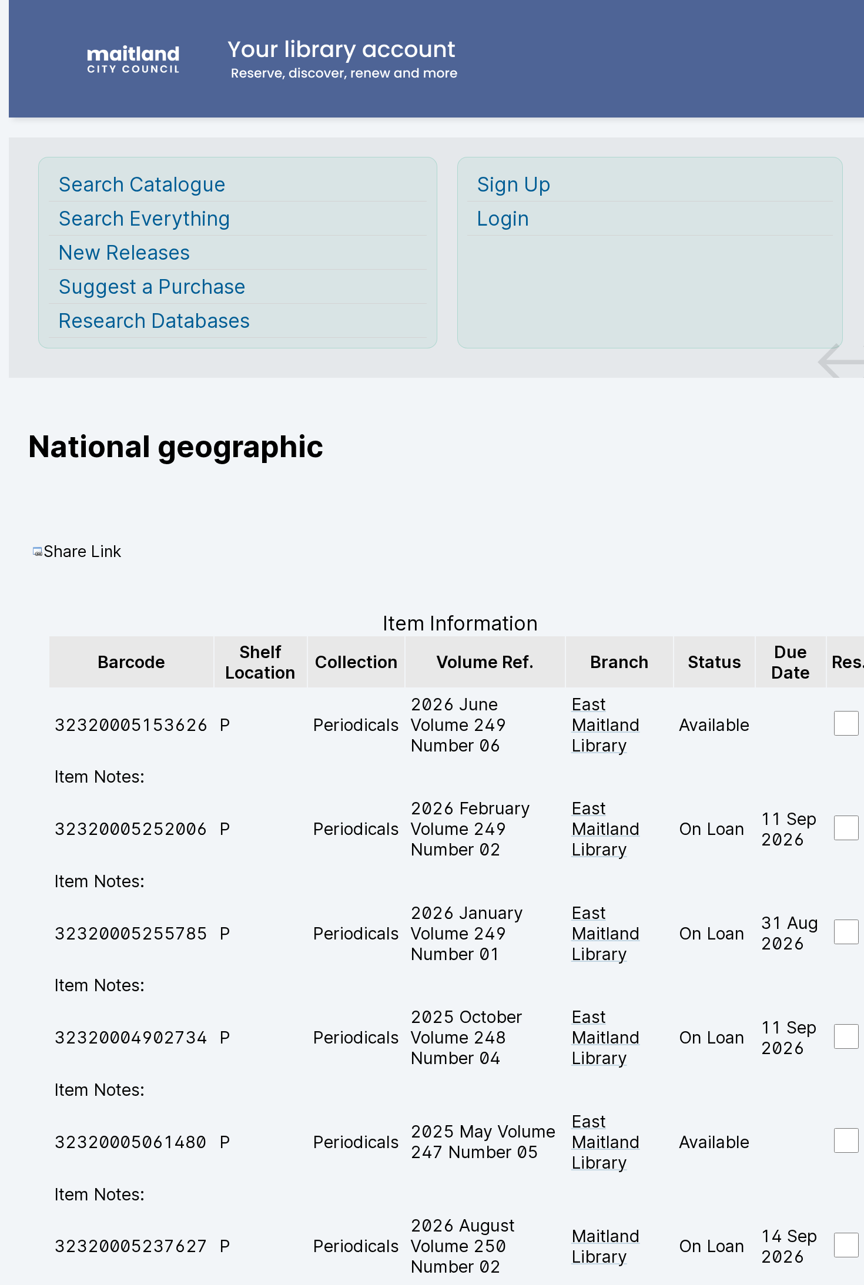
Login (503, 218)
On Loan (712, 828)
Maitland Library (605, 1246)
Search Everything (144, 218)
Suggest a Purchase (152, 286)
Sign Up (514, 184)
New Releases (124, 252)
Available (714, 724)
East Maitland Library (605, 725)
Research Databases (154, 320)
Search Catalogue (142, 184)
